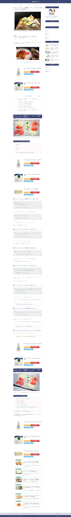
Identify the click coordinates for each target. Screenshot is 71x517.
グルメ (42, 4)
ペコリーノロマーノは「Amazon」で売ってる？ (25, 105)
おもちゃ (22, 4)
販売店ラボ (35, 1)
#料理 (24, 270)
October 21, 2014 (27, 272)
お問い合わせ (48, 67)
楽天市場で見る (35, 87)
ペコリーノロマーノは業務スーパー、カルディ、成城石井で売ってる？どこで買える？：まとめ (28, 110)
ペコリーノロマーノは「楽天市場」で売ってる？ (25, 106)
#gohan (22, 270)
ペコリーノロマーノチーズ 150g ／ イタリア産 (32, 68)
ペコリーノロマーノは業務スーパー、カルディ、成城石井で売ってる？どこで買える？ (28, 99)
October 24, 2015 (24, 292)
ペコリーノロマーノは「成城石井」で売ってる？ (25, 103)
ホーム (15, 4)
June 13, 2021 (27, 207)
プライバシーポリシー (50, 69)
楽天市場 (21, 152)
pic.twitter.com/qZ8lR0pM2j (23, 234)
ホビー (29, 4)
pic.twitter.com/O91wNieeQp (29, 270)
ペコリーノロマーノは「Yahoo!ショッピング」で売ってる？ (26, 107)
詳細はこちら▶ (52, 17)
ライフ (35, 4)
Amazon (17, 152)
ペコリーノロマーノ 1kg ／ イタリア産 (31, 189)
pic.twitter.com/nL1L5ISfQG (22, 290)
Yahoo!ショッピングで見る (29, 89)
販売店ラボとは (55, 4)
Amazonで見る (27, 87)
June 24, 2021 (25, 314)
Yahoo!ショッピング (27, 152)
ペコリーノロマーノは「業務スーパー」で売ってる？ (25, 101)
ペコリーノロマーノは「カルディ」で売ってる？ (25, 102)
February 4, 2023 (28, 254)
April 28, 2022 (28, 236)
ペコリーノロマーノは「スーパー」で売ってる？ (25, 104)
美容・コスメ (48, 4)
